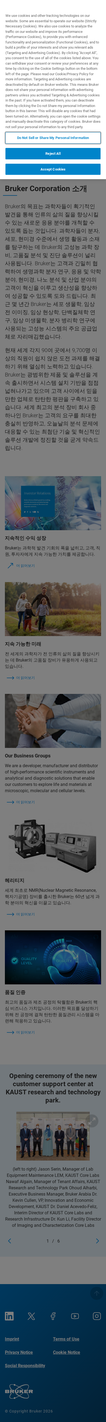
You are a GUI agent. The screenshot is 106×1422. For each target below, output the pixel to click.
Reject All (52, 153)
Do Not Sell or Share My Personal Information (53, 138)
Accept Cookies (53, 169)
